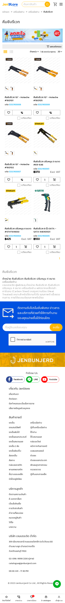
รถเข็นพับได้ (14, 432)
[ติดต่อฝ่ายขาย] (22, 112)
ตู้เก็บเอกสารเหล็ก (38, 474)
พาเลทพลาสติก (16, 469)
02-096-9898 (16, 558)
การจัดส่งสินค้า (16, 508)
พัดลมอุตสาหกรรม (38, 465)
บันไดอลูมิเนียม (15, 479)
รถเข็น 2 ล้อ (14, 446)
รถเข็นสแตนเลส (16, 441)
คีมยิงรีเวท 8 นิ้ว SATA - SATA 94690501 (44, 230)
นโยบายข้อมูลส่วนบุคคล (19, 408)
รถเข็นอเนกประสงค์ (18, 437)
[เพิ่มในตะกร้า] (54, 179)
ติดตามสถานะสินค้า (17, 494)
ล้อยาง (12, 460)
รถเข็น (12, 422)
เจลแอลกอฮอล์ (37, 451)
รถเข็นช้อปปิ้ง (15, 451)
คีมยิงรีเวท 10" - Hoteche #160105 (45, 98)
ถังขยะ (33, 455)
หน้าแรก (5, 11)
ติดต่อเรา (13, 399)
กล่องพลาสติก (15, 465)
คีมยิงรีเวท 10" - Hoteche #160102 (17, 165)
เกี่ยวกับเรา (14, 394)
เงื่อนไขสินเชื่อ (15, 503)
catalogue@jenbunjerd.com (22, 563)
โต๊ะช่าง (33, 432)
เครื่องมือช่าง (18, 11)
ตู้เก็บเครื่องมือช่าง (38, 427)
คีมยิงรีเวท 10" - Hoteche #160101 (17, 98)
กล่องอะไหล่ (35, 441)
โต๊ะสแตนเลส (36, 437)
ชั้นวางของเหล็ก (16, 474)
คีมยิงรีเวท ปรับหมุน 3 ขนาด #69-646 (46, 163)
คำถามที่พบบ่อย (16, 513)
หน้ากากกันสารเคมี (38, 446)
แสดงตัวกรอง (55, 46)
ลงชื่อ (56, 327)
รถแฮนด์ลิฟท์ (15, 427)
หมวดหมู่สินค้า (15, 517)
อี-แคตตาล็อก (15, 499)
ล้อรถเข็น (13, 455)
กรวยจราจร (35, 469)
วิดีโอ (11, 522)
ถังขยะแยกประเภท (38, 460)
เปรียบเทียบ (26, 118)
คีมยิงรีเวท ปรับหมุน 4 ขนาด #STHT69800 (18, 230)
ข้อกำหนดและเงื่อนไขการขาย (21, 403)
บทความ (12, 527)
